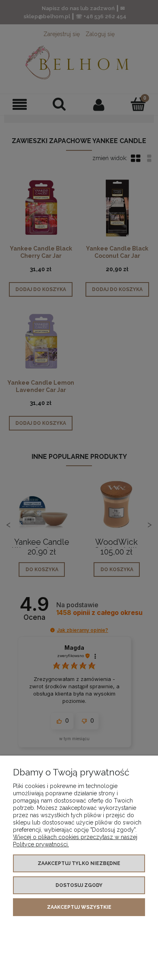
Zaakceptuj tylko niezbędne (79, 863)
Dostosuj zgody (79, 885)
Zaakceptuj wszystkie (79, 907)
